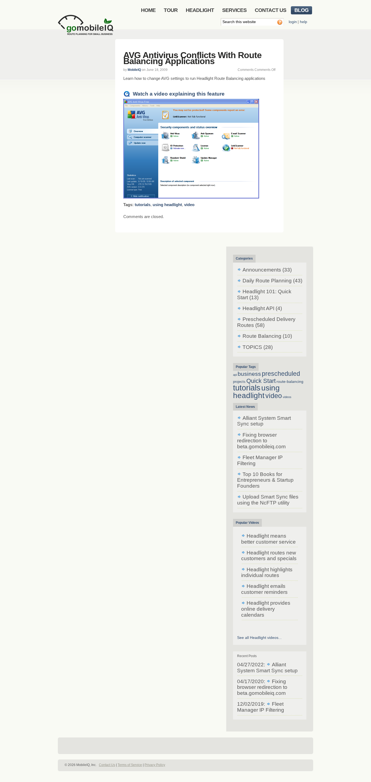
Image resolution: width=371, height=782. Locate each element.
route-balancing (289, 381)
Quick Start (261, 380)
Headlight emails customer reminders (264, 589)
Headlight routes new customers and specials (269, 556)
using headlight (167, 204)
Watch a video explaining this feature (179, 94)
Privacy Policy (154, 765)
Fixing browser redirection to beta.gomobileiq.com (261, 440)
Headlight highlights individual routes (267, 572)
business (249, 374)
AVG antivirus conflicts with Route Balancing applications (192, 58)
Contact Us (107, 765)
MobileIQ (134, 70)
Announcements (262, 270)
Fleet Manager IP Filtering (260, 707)
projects (239, 382)
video (189, 204)
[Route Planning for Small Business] (86, 29)
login (293, 22)
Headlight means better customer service (268, 539)
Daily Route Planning (267, 280)
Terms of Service (130, 765)
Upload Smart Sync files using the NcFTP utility (267, 500)
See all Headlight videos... (259, 637)
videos (287, 397)
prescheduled (281, 373)
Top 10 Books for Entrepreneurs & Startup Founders (265, 480)
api (235, 374)
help (303, 22)
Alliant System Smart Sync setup (267, 667)
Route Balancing (262, 336)
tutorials (142, 204)
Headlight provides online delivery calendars (265, 608)
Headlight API (258, 308)
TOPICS (252, 347)
